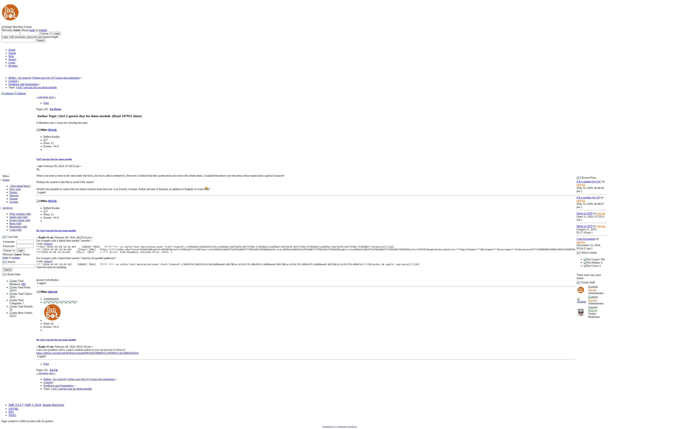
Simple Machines (53, 405)
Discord (14, 195)
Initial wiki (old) (19, 217)
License (14, 201)
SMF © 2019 (33, 405)
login (32, 30)
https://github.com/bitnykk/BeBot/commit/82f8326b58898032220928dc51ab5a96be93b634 (87, 352)
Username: (9, 241)
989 (23, 284)
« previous (42, 97)
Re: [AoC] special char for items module (56, 230)
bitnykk (52, 291)
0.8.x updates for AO (588, 197)
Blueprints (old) (18, 226)
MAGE (52, 129)
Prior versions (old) (20, 213)
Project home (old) (20, 220)
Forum (13, 192)
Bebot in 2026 (585, 213)
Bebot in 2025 (585, 226)
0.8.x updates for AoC (589, 181)
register (43, 30)
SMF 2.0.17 (15, 405)
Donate (14, 198)
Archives (7, 207)
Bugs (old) (15, 223)
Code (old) (16, 229)
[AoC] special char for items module (54, 159)
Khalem (592, 300)
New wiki (15, 189)
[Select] (48, 243)
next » (52, 97)
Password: (8, 246)
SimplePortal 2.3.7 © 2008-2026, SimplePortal (340, 427)
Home (5, 179)
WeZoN (592, 310)
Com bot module (586, 238)
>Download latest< (20, 185)
